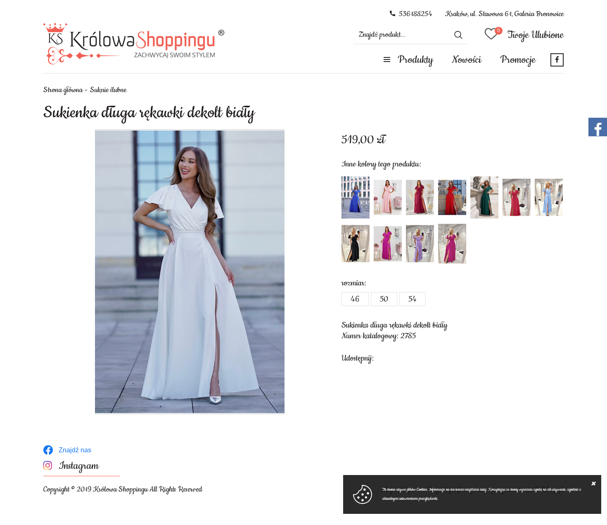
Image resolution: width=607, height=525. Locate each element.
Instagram (79, 466)
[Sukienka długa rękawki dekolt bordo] (420, 197)
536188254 (415, 14)
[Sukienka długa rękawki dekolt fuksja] (452, 244)
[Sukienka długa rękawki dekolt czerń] (355, 244)
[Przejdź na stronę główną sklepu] (134, 43)
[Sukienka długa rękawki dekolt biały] (190, 271)
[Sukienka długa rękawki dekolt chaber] (355, 197)
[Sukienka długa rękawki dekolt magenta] (388, 244)
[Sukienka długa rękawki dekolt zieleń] (484, 197)
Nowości (466, 60)
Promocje (518, 60)
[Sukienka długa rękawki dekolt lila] (420, 244)
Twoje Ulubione (535, 35)
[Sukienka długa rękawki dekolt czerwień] (452, 197)
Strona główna (63, 90)
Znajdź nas (75, 450)
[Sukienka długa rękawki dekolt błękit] (549, 197)
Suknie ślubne (108, 90)
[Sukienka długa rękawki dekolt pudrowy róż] (388, 197)
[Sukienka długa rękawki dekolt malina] (517, 197)
